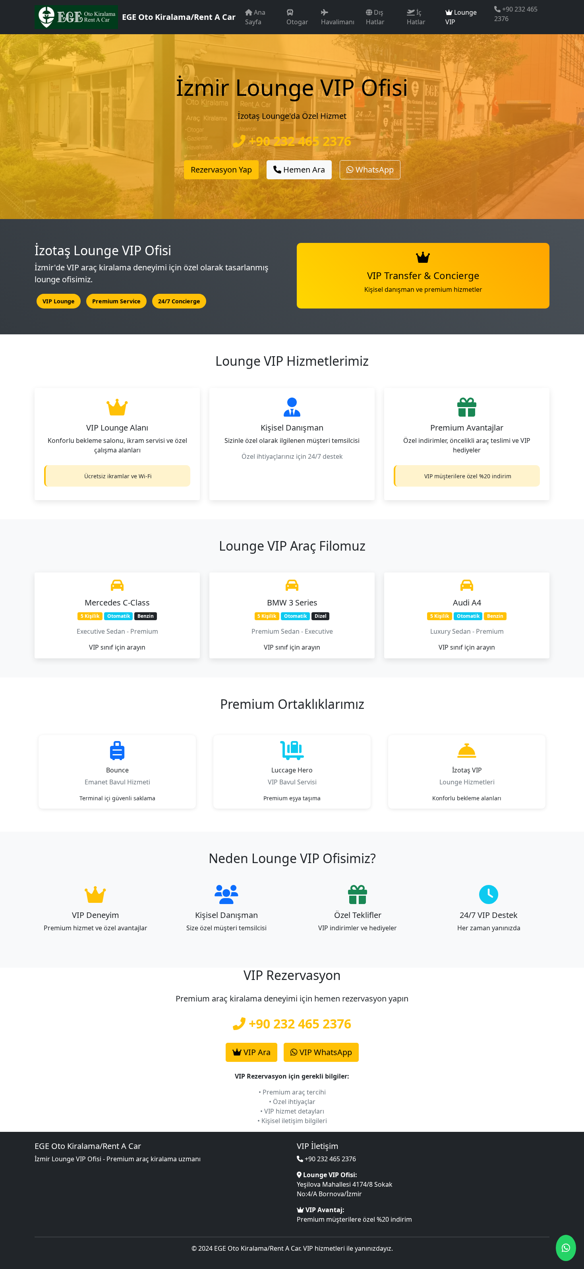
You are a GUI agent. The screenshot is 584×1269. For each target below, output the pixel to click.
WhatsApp (374, 169)
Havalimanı (337, 21)
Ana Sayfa (255, 17)
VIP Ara (256, 1052)
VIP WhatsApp (325, 1052)
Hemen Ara (303, 169)
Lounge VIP (461, 17)
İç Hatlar (416, 17)
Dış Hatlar (375, 17)
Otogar (297, 21)
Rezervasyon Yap (221, 169)
